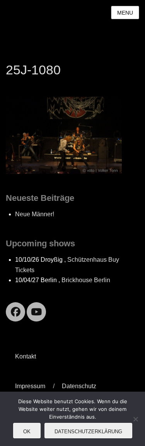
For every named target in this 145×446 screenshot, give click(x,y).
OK (27, 431)
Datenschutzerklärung (88, 431)
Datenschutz (79, 386)
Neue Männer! (34, 214)
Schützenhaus (87, 259)
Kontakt (25, 356)
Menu (125, 13)
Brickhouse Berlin (85, 280)
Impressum (30, 386)
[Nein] (135, 419)
